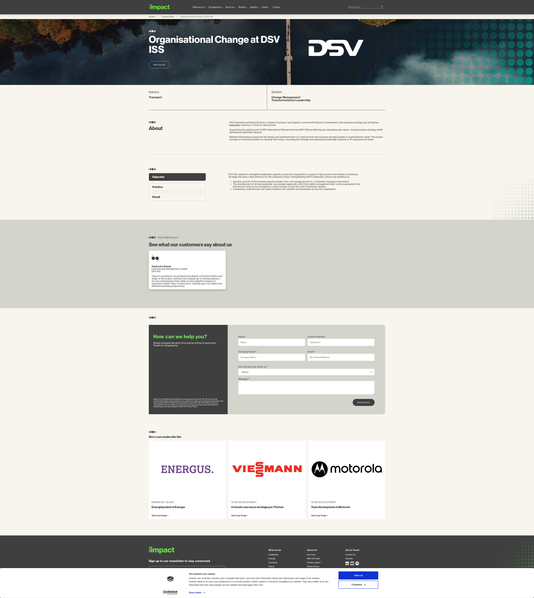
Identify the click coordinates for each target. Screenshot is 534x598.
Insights (253, 7)
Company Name (246, 351)
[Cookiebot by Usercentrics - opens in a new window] (170, 592)
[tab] (177, 177)
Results (241, 7)
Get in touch (159, 65)
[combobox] (364, 7)
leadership (234, 125)
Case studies (167, 16)
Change (271, 558)
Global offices (313, 566)
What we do (198, 7)
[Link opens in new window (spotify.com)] (357, 563)
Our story (311, 555)
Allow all (358, 575)
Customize (357, 584)
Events (265, 7)
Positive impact (314, 562)
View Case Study (159, 516)
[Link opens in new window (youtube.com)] (352, 563)
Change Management (285, 97)
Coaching (272, 562)
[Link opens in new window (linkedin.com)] (347, 563)
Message (243, 379)
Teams (271, 566)
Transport (155, 97)
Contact (276, 7)
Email (310, 351)
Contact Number (316, 336)
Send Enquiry (363, 402)
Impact (152, 16)
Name (241, 336)
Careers (349, 558)
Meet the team (313, 558)
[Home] (168, 7)
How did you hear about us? (252, 366)
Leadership (273, 555)
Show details (195, 592)
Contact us (350, 555)
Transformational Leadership (290, 100)
